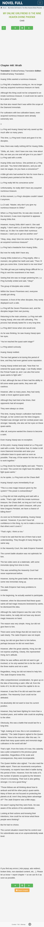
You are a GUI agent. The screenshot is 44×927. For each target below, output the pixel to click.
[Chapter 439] (15, 28)
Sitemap (23, 924)
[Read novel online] (12, 3)
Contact (14, 924)
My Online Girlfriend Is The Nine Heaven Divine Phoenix (22, 15)
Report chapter (23, 890)
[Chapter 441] (29, 28)
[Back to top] (29, 924)
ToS (18, 924)
